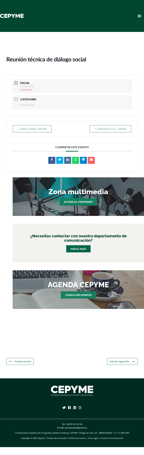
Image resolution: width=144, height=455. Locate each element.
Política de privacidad (57, 438)
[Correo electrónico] (91, 160)
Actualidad (28, 105)
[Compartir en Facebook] (51, 160)
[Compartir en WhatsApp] (75, 160)
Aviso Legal (93, 438)
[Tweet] (59, 160)
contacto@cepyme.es (75, 427)
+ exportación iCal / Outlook (110, 129)
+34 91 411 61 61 (74, 424)
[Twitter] (64, 407)
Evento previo (23, 361)
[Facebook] (69, 407)
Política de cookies (77, 438)
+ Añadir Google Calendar (32, 129)
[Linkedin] (74, 407)
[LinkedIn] (67, 160)
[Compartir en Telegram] (83, 160)
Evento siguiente (119, 361)
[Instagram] (79, 407)
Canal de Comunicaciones (111, 438)
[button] (139, 16)
